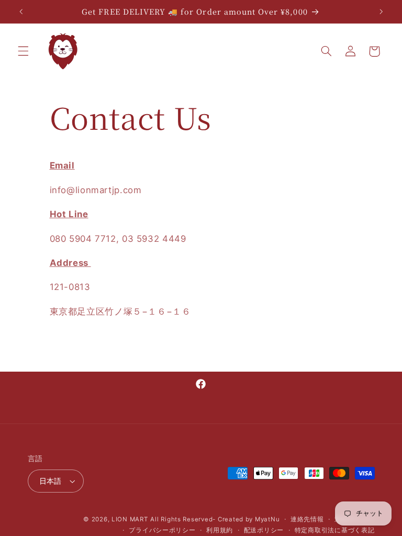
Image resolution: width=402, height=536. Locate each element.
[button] (23, 51)
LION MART (129, 519)
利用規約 (219, 530)
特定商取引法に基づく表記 (335, 530)
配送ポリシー (264, 530)
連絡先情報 (307, 519)
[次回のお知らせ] (381, 11)
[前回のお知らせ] (20, 11)
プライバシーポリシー (162, 530)
